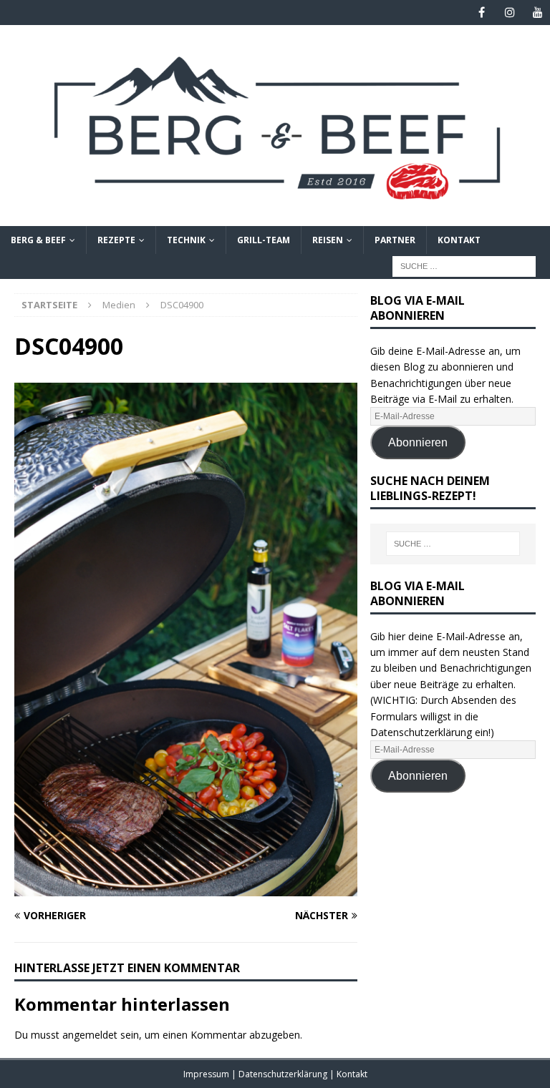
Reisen (327, 240)
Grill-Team (263, 240)
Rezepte (116, 240)
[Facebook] (481, 12)
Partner (395, 240)
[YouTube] (537, 12)
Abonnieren (418, 442)
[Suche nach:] (464, 265)
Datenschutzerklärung (283, 1074)
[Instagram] (509, 12)
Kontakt (459, 240)
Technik (186, 240)
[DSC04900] (185, 888)
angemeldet (89, 1035)
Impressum (207, 1074)
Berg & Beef (38, 240)
